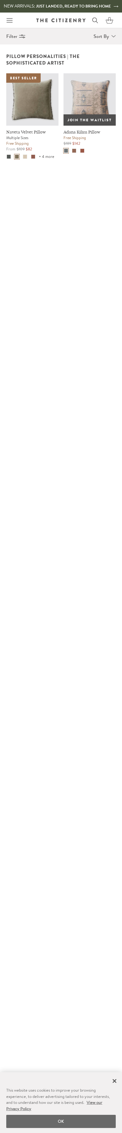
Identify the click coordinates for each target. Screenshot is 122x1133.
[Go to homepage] (61, 20)
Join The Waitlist (90, 120)
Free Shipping (17, 143)
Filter (11, 36)
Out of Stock (83, 78)
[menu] (9, 20)
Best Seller (23, 78)
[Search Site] (95, 20)
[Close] (114, 1081)
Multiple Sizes (17, 137)
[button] (109, 20)
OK (61, 1121)
